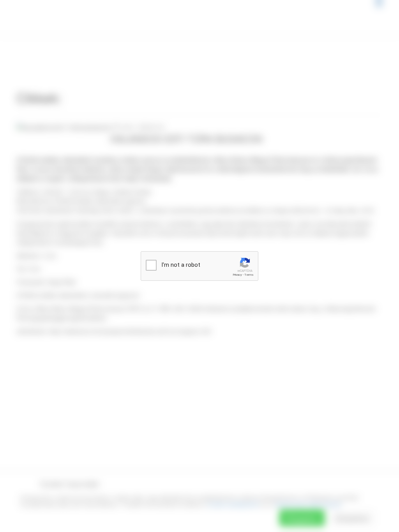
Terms (249, 275)
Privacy (237, 275)
